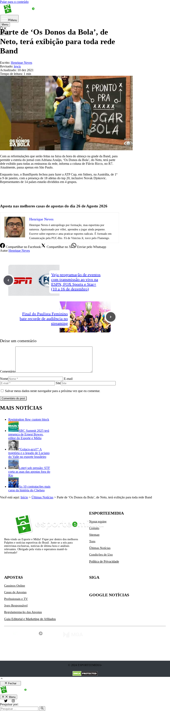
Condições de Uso (101, 554)
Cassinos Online (14, 585)
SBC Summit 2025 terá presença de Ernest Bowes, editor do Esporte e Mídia (28, 434)
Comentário (7, 371)
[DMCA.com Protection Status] (85, 674)
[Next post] (110, 317)
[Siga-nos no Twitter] (92, 587)
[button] (1, 679)
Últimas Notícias (42, 497)
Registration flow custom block (28, 419)
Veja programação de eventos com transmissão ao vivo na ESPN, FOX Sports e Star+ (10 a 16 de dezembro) (76, 281)
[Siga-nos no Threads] (118, 587)
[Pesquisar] (42, 708)
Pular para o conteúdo (14, 2)
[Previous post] (8, 280)
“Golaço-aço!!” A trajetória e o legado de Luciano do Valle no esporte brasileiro (29, 453)
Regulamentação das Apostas (23, 612)
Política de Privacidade (104, 561)
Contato (94, 528)
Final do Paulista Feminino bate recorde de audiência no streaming (44, 319)
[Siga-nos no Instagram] (101, 587)
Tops (92, 541)
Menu (5, 24)
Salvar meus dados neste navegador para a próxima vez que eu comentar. (52, 391)
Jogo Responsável (16, 605)
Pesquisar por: (9, 704)
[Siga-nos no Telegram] (127, 587)
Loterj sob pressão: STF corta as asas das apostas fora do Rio (29, 471)
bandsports (7, 196)
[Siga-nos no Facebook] (110, 587)
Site (58, 383)
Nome (4, 378)
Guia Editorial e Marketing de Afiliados (30, 619)
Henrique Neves (19, 250)
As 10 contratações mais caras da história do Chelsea (29, 488)
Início (24, 497)
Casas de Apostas (15, 592)
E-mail (68, 378)
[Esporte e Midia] (25, 13)
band (3, 189)
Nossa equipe (98, 521)
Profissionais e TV (16, 598)
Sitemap (94, 534)
